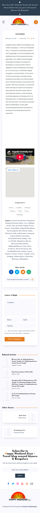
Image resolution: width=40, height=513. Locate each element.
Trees (32, 254)
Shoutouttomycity (22, 249)
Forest (11, 207)
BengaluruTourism (11, 223)
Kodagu (24, 238)
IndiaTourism (21, 233)
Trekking (10, 256)
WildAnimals (24, 259)
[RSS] (27, 483)
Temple (7, 254)
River (29, 246)
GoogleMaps (15, 228)
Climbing (31, 223)
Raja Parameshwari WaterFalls (22, 372)
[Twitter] (13, 483)
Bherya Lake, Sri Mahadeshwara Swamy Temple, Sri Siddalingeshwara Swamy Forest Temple (24, 361)
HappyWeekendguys (27, 228)
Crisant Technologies (29, 507)
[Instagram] (18, 483)
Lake (29, 238)
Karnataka (26, 236)
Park (20, 211)
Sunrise (24, 251)
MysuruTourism (16, 244)
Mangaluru (21, 241)
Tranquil (27, 254)
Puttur (24, 246)
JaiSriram (18, 236)
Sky (30, 249)
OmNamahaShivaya (15, 246)
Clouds (8, 226)
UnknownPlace (19, 256)
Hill (20, 231)
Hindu (30, 231)
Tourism (14, 254)
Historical (8, 233)
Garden (19, 207)
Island (12, 236)
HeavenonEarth (12, 231)
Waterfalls (29, 256)
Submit (20, 475)
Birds (21, 223)
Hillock (24, 231)
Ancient (15, 221)
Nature (13, 211)
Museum (27, 207)
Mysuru (28, 241)
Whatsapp (15, 259)
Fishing (25, 226)
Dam (13, 226)
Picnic (27, 211)
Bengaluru (31, 221)
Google (7, 228)
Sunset (29, 251)
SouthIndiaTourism (14, 251)
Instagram (30, 233)
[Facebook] (8, 483)
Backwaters (22, 221)
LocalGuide (12, 241)
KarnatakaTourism (14, 238)
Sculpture (11, 249)
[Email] (32, 483)
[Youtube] (22, 483)
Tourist (20, 254)
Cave (25, 223)
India (15, 233)
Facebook (19, 226)
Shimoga (20, 214)
